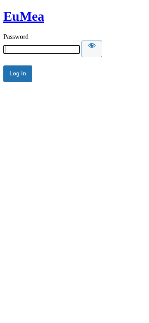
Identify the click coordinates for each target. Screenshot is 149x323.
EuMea (23, 16)
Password (16, 36)
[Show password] (92, 49)
